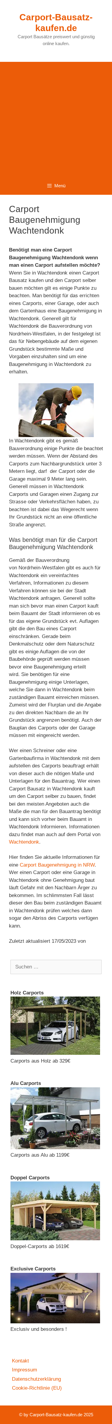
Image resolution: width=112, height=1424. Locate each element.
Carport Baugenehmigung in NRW (57, 865)
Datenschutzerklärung (36, 1379)
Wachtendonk (24, 842)
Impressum (24, 1370)
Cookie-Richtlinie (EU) (37, 1388)
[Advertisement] (56, 118)
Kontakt (20, 1361)
